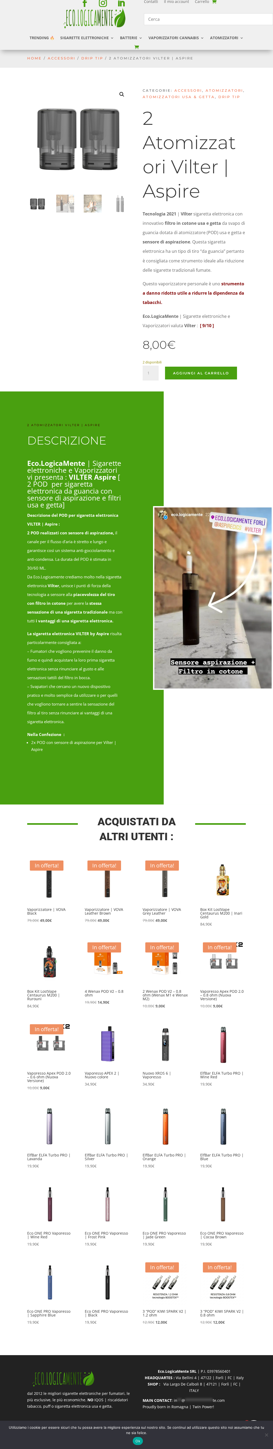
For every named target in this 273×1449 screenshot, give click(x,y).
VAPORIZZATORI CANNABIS (173, 37)
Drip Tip (92, 58)
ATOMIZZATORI (224, 37)
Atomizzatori (224, 90)
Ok (137, 1441)
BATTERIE (128, 37)
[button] (122, 94)
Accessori (61, 58)
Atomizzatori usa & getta (179, 97)
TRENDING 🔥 (42, 37)
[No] (266, 1435)
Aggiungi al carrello (201, 373)
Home (34, 58)
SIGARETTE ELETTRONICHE (84, 37)
